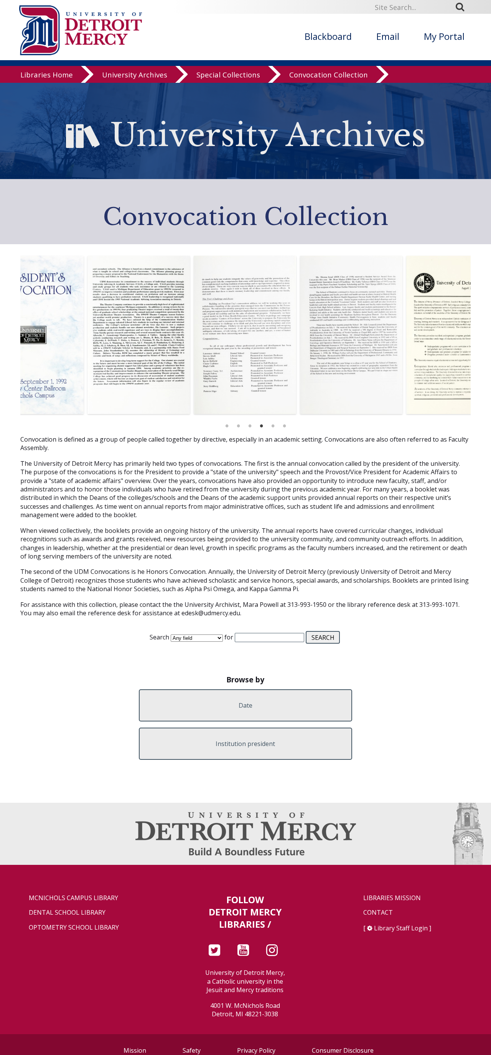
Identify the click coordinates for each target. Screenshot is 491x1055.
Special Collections (228, 74)
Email (387, 36)
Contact (378, 912)
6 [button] (284, 423)
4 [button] (261, 423)
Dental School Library (67, 912)
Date (245, 705)
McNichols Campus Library (73, 898)
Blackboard (328, 36)
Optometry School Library (74, 927)
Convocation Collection (328, 74)
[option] (73, 335)
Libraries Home (46, 74)
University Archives (134, 74)
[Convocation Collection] (73, 335)
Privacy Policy (256, 1050)
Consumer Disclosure (343, 1050)
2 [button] (238, 423)
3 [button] (250, 423)
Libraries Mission (392, 898)
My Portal (444, 36)
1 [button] (227, 423)
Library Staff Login (401, 928)
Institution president (245, 743)
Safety (192, 1050)
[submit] (462, 7)
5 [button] (273, 423)
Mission (135, 1050)
